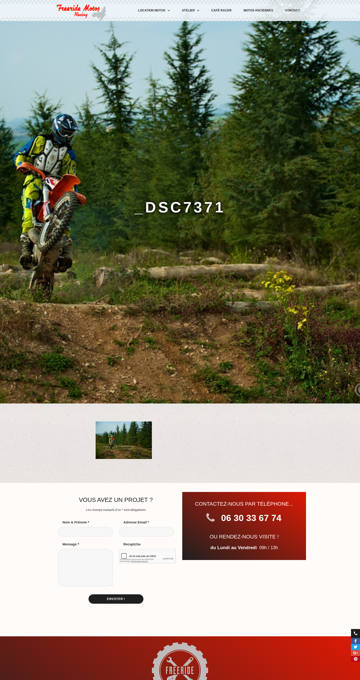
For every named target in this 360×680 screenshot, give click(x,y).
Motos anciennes (258, 10)
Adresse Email (136, 522)
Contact (292, 10)
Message (70, 544)
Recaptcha (131, 544)
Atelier (188, 10)
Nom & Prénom (75, 522)
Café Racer (221, 10)
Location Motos (151, 10)
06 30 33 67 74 (250, 518)
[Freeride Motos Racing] (81, 10)
